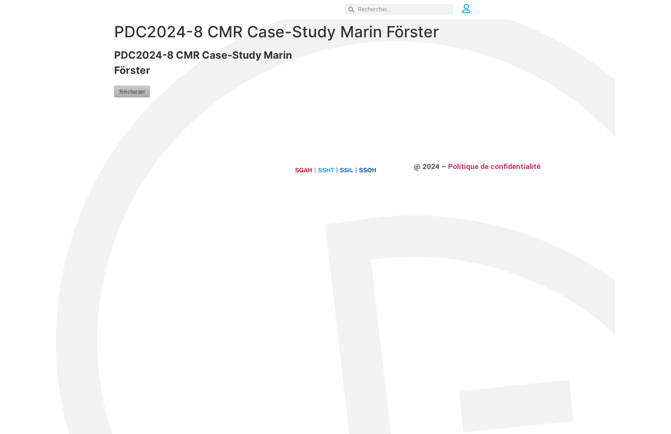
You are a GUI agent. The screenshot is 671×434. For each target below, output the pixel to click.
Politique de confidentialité (494, 166)
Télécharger (132, 91)
